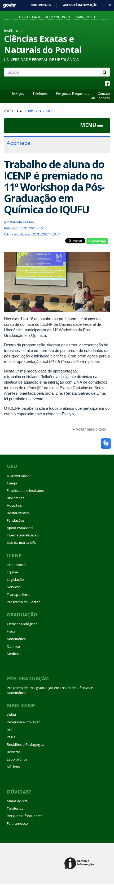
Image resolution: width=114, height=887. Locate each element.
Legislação (15, 579)
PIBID (11, 737)
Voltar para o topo (90, 429)
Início (32, 111)
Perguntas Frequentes (72, 93)
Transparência (18, 594)
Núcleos (13, 766)
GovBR (8, 4)
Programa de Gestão (24, 602)
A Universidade (19, 475)
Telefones (40, 93)
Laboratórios (17, 759)
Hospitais (14, 505)
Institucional (16, 564)
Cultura (13, 714)
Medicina (14, 653)
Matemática (16, 638)
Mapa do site (86, 17)
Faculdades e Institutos (25, 490)
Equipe (12, 572)
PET (10, 729)
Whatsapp (98, 241)
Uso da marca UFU (21, 542)
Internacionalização (23, 535)
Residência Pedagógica (25, 744)
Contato (104, 93)
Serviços (17, 93)
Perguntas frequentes (25, 815)
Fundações (16, 520)
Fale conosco (17, 823)
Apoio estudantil (20, 527)
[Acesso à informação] (79, 863)
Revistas (14, 751)
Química (13, 646)
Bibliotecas (15, 498)
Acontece (47, 111)
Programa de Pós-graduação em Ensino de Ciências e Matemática (50, 690)
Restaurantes (18, 513)
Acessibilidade (30, 17)
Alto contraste (58, 17)
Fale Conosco (100, 98)
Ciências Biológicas (22, 623)
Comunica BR (41, 5)
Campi (12, 483)
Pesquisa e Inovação (24, 722)
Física (11, 631)
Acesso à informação (80, 5)
